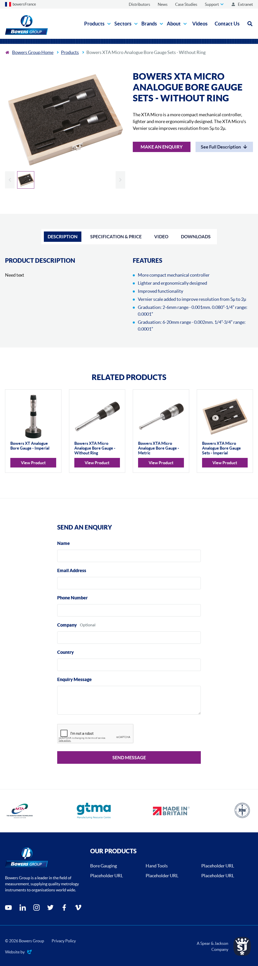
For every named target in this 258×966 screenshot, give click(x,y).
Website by (15, 952)
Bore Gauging (103, 865)
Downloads (196, 236)
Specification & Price (116, 236)
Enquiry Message (74, 679)
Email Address (71, 570)
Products (70, 52)
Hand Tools (157, 865)
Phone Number (72, 597)
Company (67, 625)
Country (65, 652)
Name (63, 543)
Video (161, 236)
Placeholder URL (217, 865)
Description (63, 236)
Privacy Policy (64, 941)
